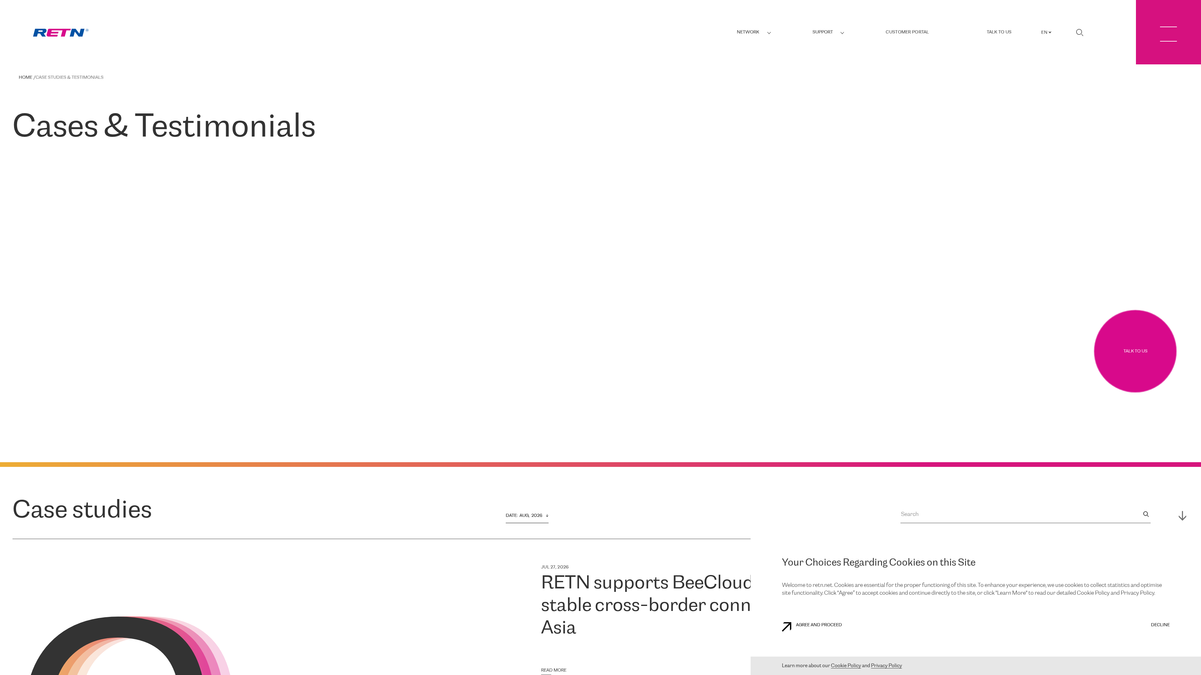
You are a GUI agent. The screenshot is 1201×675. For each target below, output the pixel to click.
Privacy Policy (886, 665)
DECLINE (1160, 625)
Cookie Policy (846, 665)
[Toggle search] (1079, 32)
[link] (60, 33)
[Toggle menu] (1168, 32)
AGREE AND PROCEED (819, 625)
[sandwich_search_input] (1146, 515)
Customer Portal (907, 32)
